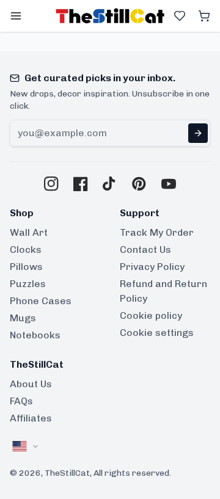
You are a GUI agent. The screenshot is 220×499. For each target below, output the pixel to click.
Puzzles (28, 284)
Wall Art (29, 232)
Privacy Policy (152, 266)
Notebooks (35, 335)
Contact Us (145, 249)
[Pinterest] (139, 184)
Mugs (23, 318)
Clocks (26, 249)
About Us (31, 384)
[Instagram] (51, 184)
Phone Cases (41, 301)
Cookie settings (157, 332)
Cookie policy (151, 315)
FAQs (21, 401)
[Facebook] (80, 184)
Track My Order (157, 232)
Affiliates (31, 418)
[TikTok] (110, 184)
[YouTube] (168, 184)
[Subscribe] (198, 133)
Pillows (26, 266)
